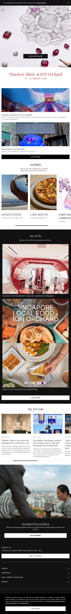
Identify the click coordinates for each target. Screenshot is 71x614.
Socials (4, 581)
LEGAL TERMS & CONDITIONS (12, 577)
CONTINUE (35, 608)
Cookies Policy (24, 603)
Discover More (41, 3)
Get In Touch (35, 556)
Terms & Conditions (11, 603)
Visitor (4, 568)
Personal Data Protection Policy (55, 601)
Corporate (5, 573)
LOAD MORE (35, 157)
